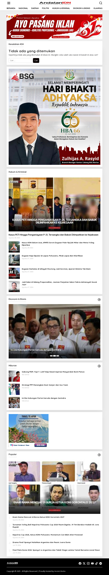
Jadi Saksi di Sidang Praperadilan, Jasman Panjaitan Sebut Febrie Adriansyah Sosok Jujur (59, 283)
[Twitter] (84, 563)
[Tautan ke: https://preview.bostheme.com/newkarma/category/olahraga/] (99, 454)
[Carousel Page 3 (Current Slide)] (57, 355)
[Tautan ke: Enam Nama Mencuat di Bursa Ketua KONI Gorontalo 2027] (54, 486)
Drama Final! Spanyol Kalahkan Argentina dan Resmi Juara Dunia (41, 542)
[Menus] (9, 3)
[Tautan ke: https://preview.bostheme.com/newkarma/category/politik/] (99, 299)
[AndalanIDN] (55, 3)
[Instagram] (88, 563)
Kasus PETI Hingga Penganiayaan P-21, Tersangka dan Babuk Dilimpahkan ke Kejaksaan (53, 234)
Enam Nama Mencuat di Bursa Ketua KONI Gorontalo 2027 (38, 517)
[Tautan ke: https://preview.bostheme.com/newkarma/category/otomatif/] (99, 366)
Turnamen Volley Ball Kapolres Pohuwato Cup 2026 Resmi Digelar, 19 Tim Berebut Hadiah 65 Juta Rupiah (56, 526)
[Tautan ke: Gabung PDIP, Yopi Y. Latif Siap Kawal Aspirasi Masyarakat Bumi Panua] (14, 376)
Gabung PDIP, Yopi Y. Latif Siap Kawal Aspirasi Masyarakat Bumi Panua (53, 372)
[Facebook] (80, 563)
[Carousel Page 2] (54, 355)
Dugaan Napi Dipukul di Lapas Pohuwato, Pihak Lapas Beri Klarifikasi (52, 256)
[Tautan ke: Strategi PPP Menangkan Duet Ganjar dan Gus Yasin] (54, 331)
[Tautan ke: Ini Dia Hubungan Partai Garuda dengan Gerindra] (14, 402)
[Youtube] (92, 563)
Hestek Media (59, 571)
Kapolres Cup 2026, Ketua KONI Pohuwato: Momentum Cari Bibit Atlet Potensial (48, 535)
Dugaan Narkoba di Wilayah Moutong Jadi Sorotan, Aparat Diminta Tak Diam (56, 269)
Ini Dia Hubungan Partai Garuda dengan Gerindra (44, 398)
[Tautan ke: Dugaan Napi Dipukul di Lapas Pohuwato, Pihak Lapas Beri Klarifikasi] (14, 260)
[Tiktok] (96, 563)
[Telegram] (100, 563)
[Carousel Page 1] (51, 355)
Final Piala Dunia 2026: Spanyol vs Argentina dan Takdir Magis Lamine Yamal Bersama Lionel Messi (56, 550)
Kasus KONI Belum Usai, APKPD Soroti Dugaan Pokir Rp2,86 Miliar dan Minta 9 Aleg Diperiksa (58, 244)
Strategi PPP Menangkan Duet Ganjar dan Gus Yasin (37, 350)
